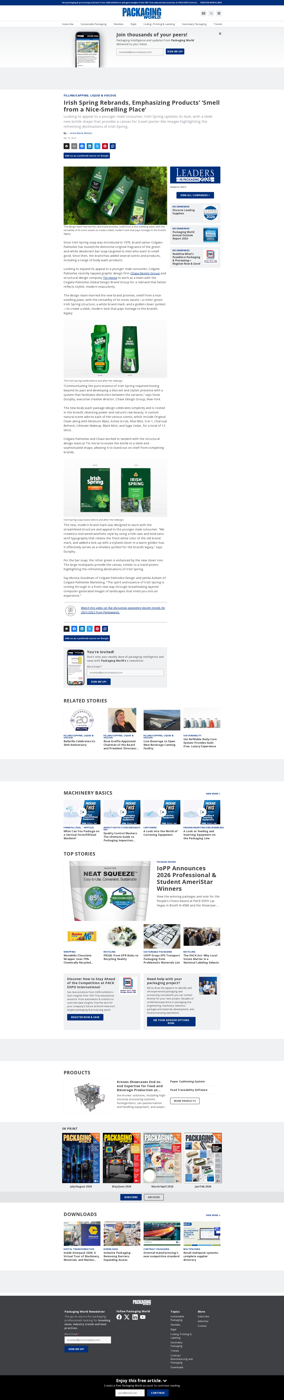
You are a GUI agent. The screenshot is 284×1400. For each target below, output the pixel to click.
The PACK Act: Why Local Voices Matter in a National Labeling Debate (201, 959)
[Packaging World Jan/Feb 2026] (203, 1158)
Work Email (94, 666)
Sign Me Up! (175, 51)
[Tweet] (97, 146)
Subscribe (131, 1197)
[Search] (211, 13)
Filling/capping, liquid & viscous (90, 95)
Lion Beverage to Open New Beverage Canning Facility (159, 745)
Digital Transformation (79, 1249)
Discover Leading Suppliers (183, 212)
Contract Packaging (156, 1249)
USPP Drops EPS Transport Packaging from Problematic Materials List (161, 959)
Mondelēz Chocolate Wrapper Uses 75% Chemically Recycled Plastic (78, 959)
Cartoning (150, 827)
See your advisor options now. (171, 1022)
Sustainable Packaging (157, 951)
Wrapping (69, 951)
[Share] (82, 146)
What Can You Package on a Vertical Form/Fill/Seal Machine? (81, 834)
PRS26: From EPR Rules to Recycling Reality (121, 957)
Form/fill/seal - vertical (79, 827)
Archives (154, 1197)
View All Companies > (195, 195)
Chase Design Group (145, 273)
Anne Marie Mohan (81, 133)
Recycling (110, 951)
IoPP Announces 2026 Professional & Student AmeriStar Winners (187, 878)
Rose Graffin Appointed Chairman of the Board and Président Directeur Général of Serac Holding (121, 745)
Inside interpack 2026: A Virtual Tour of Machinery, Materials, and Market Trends (82, 1256)
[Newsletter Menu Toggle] (203, 13)
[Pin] (105, 146)
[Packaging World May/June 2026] (122, 1158)
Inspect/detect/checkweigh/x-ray (122, 828)
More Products (185, 1101)
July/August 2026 (81, 1186)
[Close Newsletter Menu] (220, 33)
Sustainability (192, 735)
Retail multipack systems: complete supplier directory (200, 1256)
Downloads (111, 1249)
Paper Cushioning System (187, 1081)
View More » (213, 793)
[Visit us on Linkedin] (135, 1316)
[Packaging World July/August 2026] (81, 1158)
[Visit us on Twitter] (127, 1316)
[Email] (74, 146)
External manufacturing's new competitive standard (161, 1254)
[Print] (67, 146)
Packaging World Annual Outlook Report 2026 (183, 235)
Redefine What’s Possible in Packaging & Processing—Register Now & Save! (186, 258)
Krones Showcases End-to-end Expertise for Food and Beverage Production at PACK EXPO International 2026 (140, 1086)
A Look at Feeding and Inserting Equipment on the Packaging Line (199, 834)
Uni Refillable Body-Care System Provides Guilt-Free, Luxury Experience (200, 742)
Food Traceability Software (189, 1090)
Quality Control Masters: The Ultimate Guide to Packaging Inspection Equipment (120, 837)
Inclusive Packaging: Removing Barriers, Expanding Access (117, 1256)
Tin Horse (110, 278)
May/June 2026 (121, 1186)
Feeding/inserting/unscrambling (203, 827)
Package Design (166, 861)
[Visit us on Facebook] (119, 1316)
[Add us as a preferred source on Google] (113, 146)
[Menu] (219, 13)
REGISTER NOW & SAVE (85, 1017)
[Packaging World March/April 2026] (162, 1158)
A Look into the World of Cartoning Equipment (160, 832)
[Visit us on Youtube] (142, 1316)
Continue (158, 1393)
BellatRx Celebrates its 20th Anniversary (79, 743)
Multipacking (191, 1249)
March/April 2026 (162, 1186)
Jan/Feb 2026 (203, 1186)
